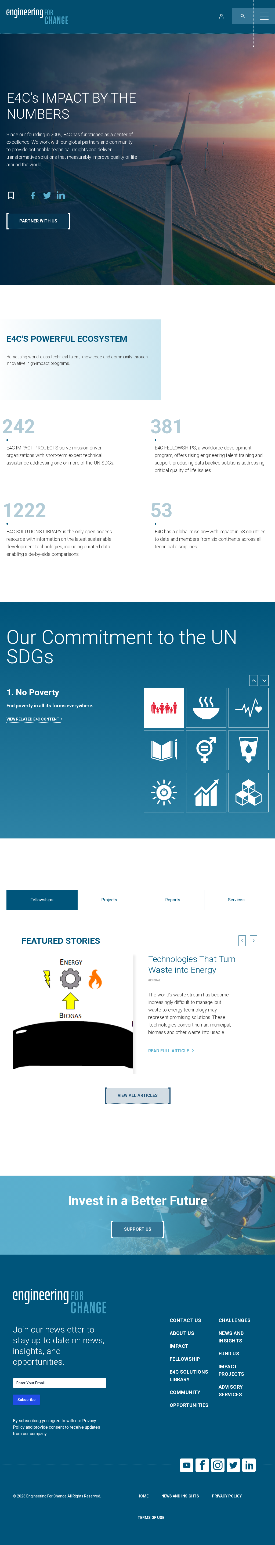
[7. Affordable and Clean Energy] (164, 792)
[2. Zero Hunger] (206, 708)
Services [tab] (236, 899)
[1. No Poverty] (164, 708)
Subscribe (26, 1400)
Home (143, 1496)
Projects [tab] (109, 899)
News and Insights (231, 1337)
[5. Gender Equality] (206, 750)
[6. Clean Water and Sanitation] (249, 750)
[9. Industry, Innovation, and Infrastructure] (249, 792)
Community (185, 1392)
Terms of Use (151, 1517)
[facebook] (33, 195)
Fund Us (229, 1353)
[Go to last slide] (253, 680)
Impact (179, 1346)
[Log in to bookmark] (10, 195)
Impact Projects (231, 1370)
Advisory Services (231, 1390)
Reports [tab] (172, 899)
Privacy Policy (227, 1496)
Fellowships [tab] (41, 899)
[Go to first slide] (253, 940)
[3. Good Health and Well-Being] (249, 708)
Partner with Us (38, 221)
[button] (264, 16)
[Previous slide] (242, 940)
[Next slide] (264, 680)
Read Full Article (169, 1050)
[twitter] (47, 195)
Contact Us (185, 1320)
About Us (182, 1333)
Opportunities (189, 1405)
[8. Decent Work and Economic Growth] (206, 792)
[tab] (132, 1075)
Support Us (137, 1229)
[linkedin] (61, 195)
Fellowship (185, 1359)
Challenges (235, 1320)
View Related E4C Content (32, 719)
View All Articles (138, 1095)
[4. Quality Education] (164, 750)
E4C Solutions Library (189, 1375)
